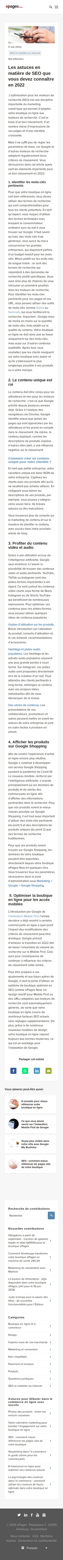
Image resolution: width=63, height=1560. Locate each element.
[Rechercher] (49, 7)
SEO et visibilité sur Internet (25, 53)
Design (12, 1335)
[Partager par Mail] (49, 1071)
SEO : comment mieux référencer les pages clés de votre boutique (25, 1440)
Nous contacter (20, 1536)
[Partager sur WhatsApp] (25, 1071)
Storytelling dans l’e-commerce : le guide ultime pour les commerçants (28, 1455)
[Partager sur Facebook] (13, 1071)
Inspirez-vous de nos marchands (27, 1342)
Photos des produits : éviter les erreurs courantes (27, 1413)
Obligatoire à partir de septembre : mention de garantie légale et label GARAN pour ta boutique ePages (28, 1241)
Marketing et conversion (23, 1349)
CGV (35, 1536)
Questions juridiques (20, 1379)
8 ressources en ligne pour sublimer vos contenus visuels (26, 1468)
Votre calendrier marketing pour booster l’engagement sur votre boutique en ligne (27, 1426)
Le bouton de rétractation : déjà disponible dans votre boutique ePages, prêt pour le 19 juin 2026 (27, 1284)
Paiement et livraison (21, 1364)
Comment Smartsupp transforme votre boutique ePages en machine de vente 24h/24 (28, 1257)
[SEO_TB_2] (31, 34)
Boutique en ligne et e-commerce (22, 1325)
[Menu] (56, 7)
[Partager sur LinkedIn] (37, 1071)
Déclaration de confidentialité (37, 1541)
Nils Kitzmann (15, 59)
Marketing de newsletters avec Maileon (27, 1269)
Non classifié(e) (17, 1357)
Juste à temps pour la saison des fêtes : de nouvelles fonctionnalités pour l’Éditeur (28, 1300)
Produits (13, 1371)
